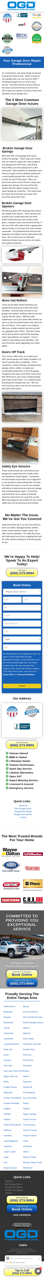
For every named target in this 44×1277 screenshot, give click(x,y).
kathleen (7, 1130)
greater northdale (11, 1103)
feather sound (10, 1087)
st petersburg (29, 1092)
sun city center (30, 1098)
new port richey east (32, 1017)
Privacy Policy (8, 674)
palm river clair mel (32, 1044)
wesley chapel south (32, 1162)
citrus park (8, 1033)
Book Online (22, 974)
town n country (30, 1130)
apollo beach (9, 1006)
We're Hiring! (22, 1225)
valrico (26, 1152)
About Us (23, 806)
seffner (26, 1076)
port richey (28, 1060)
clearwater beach (11, 1044)
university (27, 1146)
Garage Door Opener (23, 814)
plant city (27, 1055)
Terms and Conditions (25, 674)
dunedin (7, 1060)
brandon (7, 1017)
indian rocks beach (12, 1125)
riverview (27, 1066)
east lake (8, 1066)
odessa (26, 1028)
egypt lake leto (11, 1076)
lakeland (8, 1146)
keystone (8, 1136)
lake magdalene (11, 1141)
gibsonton (8, 1092)
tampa (26, 1103)
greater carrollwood (12, 1098)
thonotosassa (29, 1125)
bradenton (8, 1012)
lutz (5, 1162)
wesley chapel (29, 1157)
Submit (22, 686)
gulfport (7, 1109)
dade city (8, 1049)
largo (6, 1157)
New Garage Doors (23, 809)
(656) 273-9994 (22, 572)
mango (26, 1006)
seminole (27, 1082)
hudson (7, 1119)
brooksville (8, 1023)
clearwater (8, 1039)
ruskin (26, 1071)
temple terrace (29, 1119)
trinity (25, 1141)
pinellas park (29, 1049)
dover (6, 1055)
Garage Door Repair (23, 811)
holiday (7, 1114)
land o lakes (10, 1152)
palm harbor (28, 1039)
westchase (28, 1168)
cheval (7, 1028)
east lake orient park (13, 1071)
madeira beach (10, 1168)
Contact (23, 817)
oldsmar (26, 1033)
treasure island (29, 1136)
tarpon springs (29, 1114)
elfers (6, 1082)
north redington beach (33, 1023)
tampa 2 (26, 1109)
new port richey (30, 1012)
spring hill (27, 1087)
